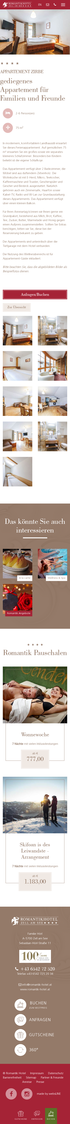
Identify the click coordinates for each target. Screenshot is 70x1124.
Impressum (37, 1073)
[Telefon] (55, 5)
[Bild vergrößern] (17, 331)
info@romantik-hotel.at (37, 984)
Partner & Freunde (52, 1077)
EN (39, 4)
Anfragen (37, 1119)
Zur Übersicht (16, 307)
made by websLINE (49, 1093)
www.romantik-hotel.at (35, 989)
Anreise (27, 1082)
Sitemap (31, 1077)
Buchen (51, 1119)
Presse (40, 1082)
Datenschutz (55, 1073)
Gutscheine (21, 1119)
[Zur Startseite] (17, 4)
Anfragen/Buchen (35, 294)
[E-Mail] (47, 5)
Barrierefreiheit (12, 1077)
